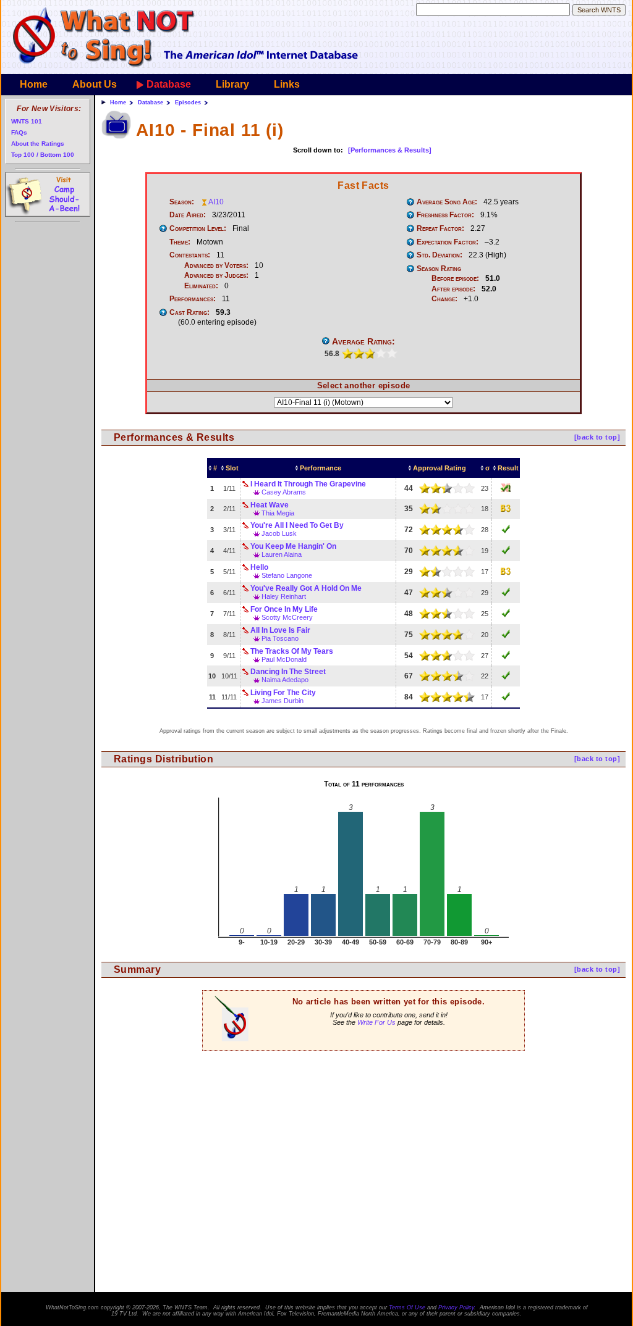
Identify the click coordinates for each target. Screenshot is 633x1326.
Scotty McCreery (287, 617)
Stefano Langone (286, 575)
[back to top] (597, 437)
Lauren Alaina (281, 554)
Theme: (179, 242)
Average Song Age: (447, 202)
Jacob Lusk (279, 533)
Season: (181, 202)
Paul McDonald (284, 659)
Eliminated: (201, 285)
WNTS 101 (26, 121)
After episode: (453, 289)
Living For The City (283, 692)
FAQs (19, 132)
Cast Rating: (189, 312)
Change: (444, 298)
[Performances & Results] (389, 150)
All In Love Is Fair (280, 630)
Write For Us (376, 1022)
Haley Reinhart (283, 596)
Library (232, 84)
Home (34, 84)
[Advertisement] (363, 1131)
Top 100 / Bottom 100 (42, 154)
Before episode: (455, 278)
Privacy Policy (456, 1307)
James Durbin (282, 700)
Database (169, 84)
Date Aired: (187, 215)
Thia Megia (277, 513)
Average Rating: (363, 341)
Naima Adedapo (284, 679)
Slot (232, 468)
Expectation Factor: (447, 242)
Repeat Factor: (440, 228)
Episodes (188, 102)
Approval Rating (439, 468)
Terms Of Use (407, 1307)
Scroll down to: (318, 150)
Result (508, 468)
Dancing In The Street (288, 671)
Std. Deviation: (439, 255)
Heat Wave (269, 505)
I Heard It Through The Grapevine (308, 484)
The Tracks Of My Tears (291, 651)
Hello (259, 567)
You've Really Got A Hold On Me (306, 588)
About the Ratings (37, 143)
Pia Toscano (280, 638)
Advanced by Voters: (216, 265)
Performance (320, 468)
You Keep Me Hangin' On (293, 546)
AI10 (216, 202)
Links (287, 84)
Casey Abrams (283, 492)
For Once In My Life (284, 609)
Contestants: (189, 255)
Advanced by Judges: (216, 275)
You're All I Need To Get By (297, 525)
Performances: (192, 298)
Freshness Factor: (445, 215)
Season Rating (439, 268)
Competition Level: (197, 228)
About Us (94, 84)
